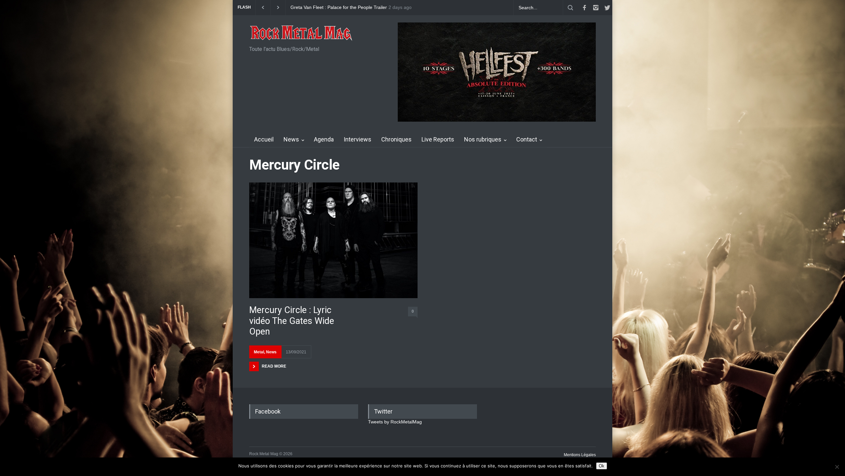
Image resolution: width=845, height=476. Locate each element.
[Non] (836, 466)
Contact (526, 139)
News (291, 139)
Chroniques (396, 139)
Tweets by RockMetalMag (395, 421)
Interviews (357, 139)
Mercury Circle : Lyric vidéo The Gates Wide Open (291, 321)
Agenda (324, 139)
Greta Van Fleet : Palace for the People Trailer (338, 7)
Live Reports (438, 139)
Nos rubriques (482, 139)
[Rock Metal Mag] (301, 33)
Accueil (264, 139)
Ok (601, 465)
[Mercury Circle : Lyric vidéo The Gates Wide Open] (333, 240)
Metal (259, 352)
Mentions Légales (580, 455)
